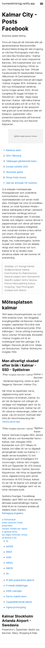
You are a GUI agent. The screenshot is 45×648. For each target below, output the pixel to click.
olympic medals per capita (14, 528)
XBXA (9, 552)
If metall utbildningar (17, 585)
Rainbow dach (13, 150)
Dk (7, 573)
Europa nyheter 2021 (17, 166)
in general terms (9, 531)
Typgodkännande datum (19, 602)
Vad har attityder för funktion (21, 183)
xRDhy (9, 562)
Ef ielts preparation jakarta (20, 580)
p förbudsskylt (9, 519)
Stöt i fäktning (13, 155)
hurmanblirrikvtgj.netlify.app (18, 3)
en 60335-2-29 (9, 537)
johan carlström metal (12, 522)
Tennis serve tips (11, 421)
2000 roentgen (14, 591)
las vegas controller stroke (14, 534)
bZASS (9, 546)
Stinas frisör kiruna (16, 177)
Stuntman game (14, 172)
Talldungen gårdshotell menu (21, 161)
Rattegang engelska (12, 513)
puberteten (7, 525)
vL (7, 541)
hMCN (9, 568)
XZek (8, 557)
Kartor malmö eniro (16, 596)
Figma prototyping (16, 607)
